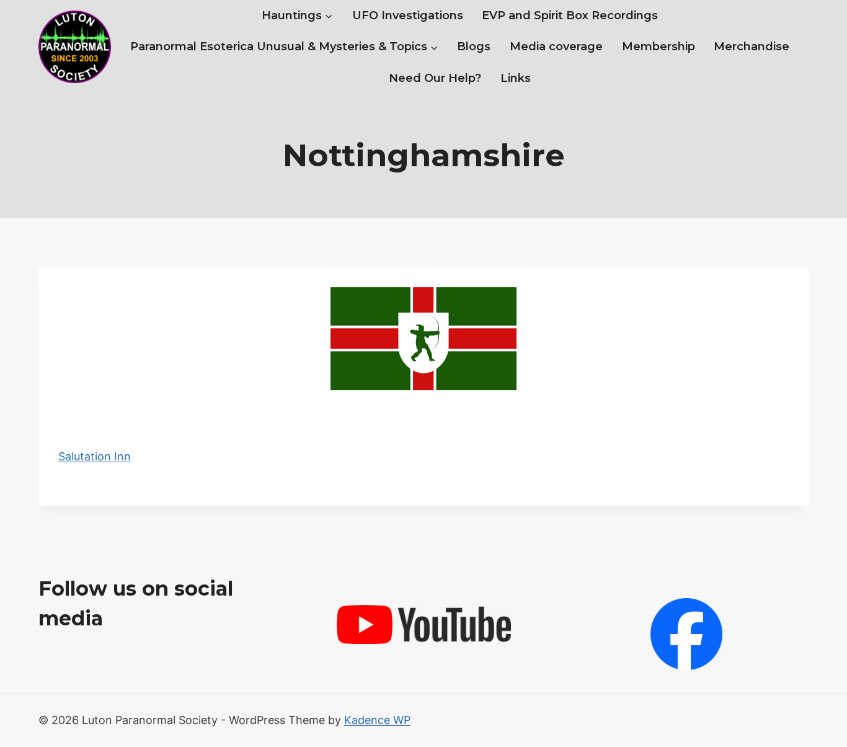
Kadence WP (377, 720)
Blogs (473, 46)
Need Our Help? (435, 78)
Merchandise (751, 46)
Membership (658, 46)
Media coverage (556, 46)
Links (515, 78)
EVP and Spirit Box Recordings (570, 15)
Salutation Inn (94, 456)
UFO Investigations (407, 15)
